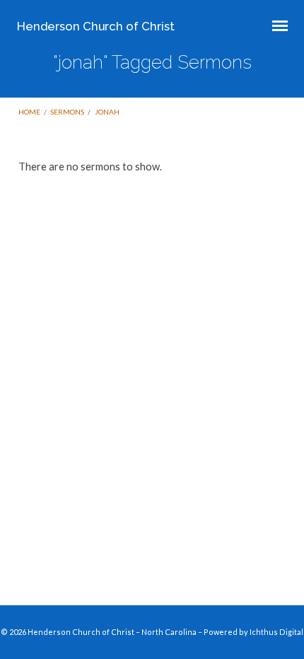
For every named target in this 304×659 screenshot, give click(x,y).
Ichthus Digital (276, 631)
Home (29, 111)
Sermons (67, 111)
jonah (107, 111)
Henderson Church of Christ (96, 26)
